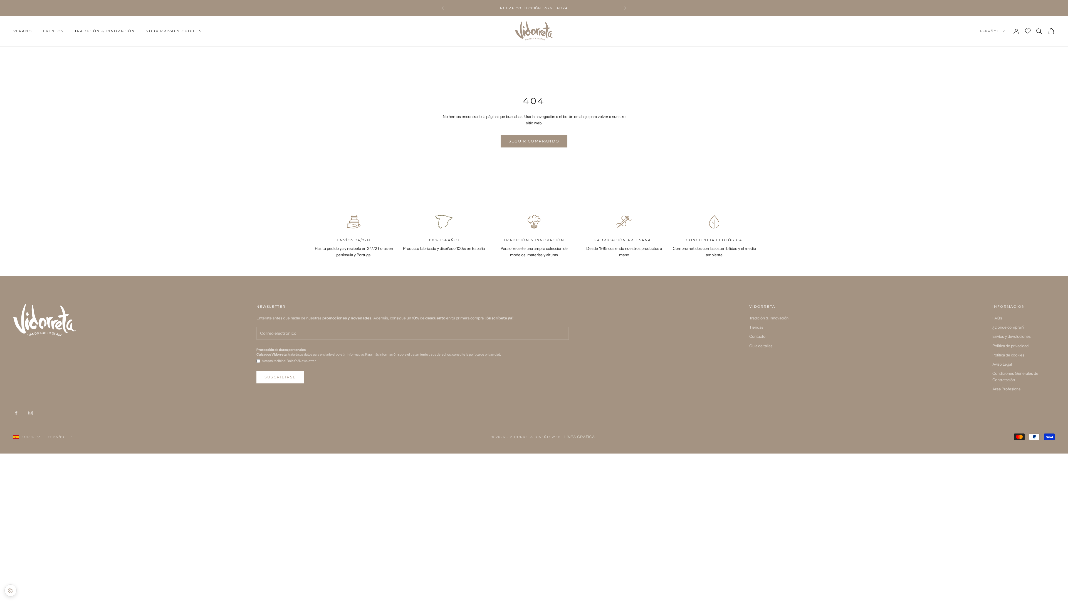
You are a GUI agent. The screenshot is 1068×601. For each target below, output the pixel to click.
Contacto (757, 336)
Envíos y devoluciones (1011, 336)
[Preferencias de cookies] (10, 590)
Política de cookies (1008, 355)
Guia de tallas (760, 345)
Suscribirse (280, 377)
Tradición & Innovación (105, 31)
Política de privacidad (1010, 345)
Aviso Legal (1002, 364)
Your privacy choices (174, 31)
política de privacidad (484, 354)
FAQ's (997, 318)
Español (989, 31)
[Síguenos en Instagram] (30, 413)
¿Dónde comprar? (1008, 327)
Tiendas (756, 327)
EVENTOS (53, 31)
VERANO (22, 31)
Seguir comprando (534, 141)
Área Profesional (1006, 388)
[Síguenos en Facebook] (16, 413)
